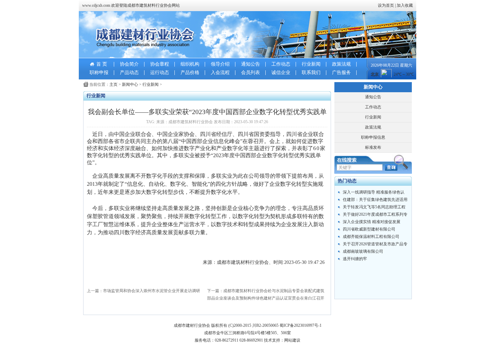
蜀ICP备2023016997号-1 (300, 325)
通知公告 (250, 64)
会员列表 (250, 72)
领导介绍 (220, 64)
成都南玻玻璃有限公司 (363, 251)
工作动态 (280, 64)
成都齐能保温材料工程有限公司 (371, 236)
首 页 (101, 64)
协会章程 (159, 64)
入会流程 (220, 72)
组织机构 (189, 64)
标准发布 (373, 147)
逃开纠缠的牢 (355, 258)
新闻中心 (130, 84)
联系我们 (311, 72)
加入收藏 (405, 5)
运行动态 (159, 72)
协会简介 (129, 64)
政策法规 (341, 64)
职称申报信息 (373, 137)
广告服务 (341, 72)
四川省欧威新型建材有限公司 (369, 229)
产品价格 (189, 72)
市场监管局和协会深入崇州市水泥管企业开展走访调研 (151, 290)
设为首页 (386, 5)
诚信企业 (280, 72)
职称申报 (99, 72)
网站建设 (292, 340)
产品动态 (129, 72)
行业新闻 (311, 64)
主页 (113, 84)
